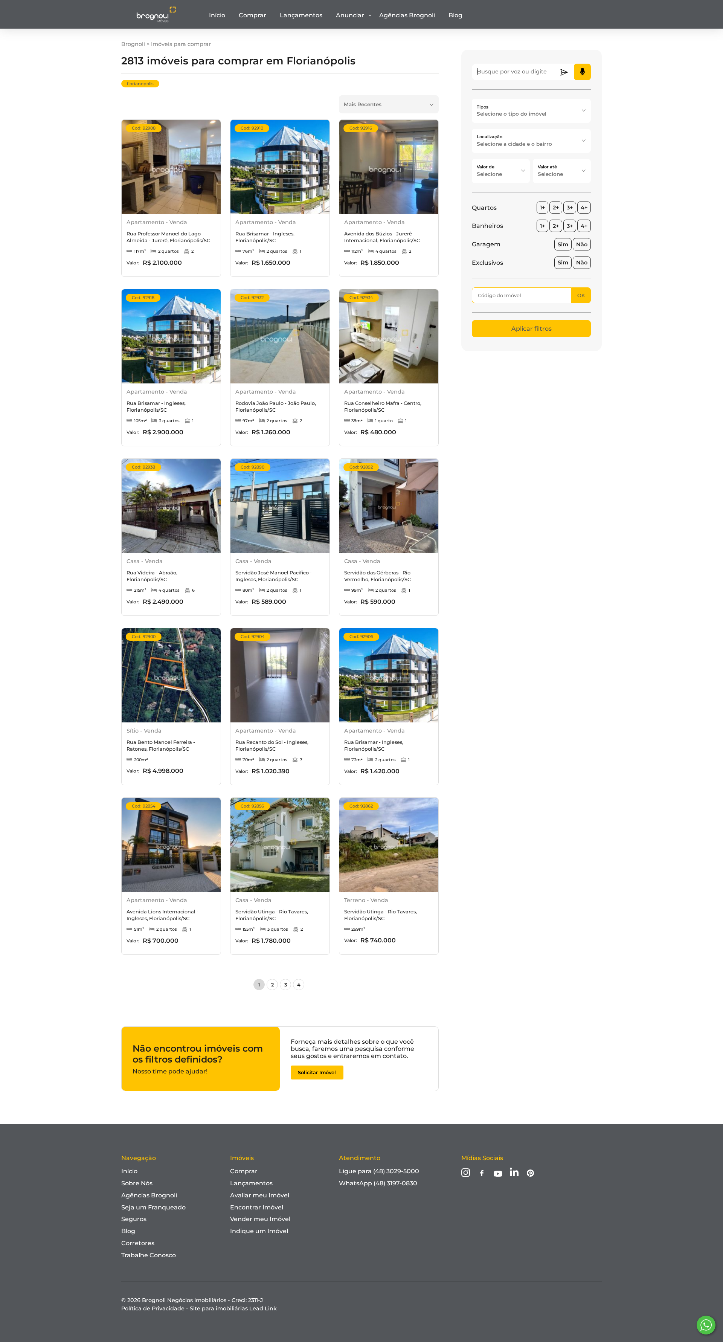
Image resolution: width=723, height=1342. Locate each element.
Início (217, 15)
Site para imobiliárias (233, 1308)
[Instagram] (465, 1173)
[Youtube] (498, 1174)
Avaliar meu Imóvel (259, 1195)
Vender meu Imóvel (260, 1219)
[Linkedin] (514, 1173)
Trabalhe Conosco (148, 1255)
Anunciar (350, 15)
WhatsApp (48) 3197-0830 (378, 1183)
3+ (570, 207)
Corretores (137, 1243)
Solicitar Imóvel (317, 1072)
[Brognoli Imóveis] (156, 20)
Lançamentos (301, 15)
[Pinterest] (530, 1174)
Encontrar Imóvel (256, 1207)
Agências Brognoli (407, 15)
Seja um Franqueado (153, 1207)
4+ (584, 207)
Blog (455, 15)
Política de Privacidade (153, 1308)
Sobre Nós (137, 1183)
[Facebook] (481, 1174)
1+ (542, 207)
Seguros (133, 1219)
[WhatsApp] (706, 1325)
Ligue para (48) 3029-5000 (379, 1171)
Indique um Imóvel (259, 1231)
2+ (556, 207)
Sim (563, 244)
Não (581, 244)
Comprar (252, 15)
